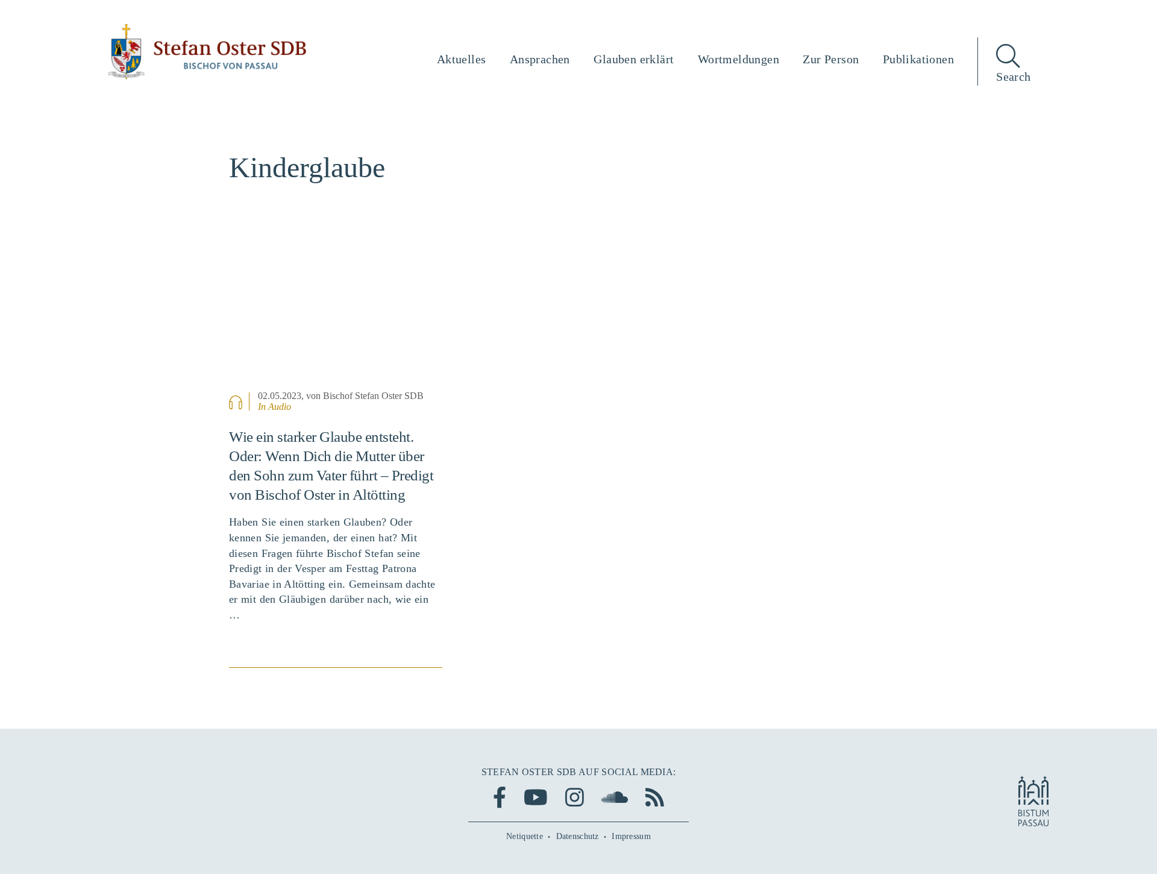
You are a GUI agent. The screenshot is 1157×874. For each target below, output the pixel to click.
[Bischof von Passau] (207, 52)
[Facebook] (499, 797)
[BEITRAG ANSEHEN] (335, 313)
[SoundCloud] (614, 797)
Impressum (631, 836)
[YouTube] (536, 797)
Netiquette (524, 836)
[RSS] (654, 797)
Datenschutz (577, 836)
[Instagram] (574, 797)
